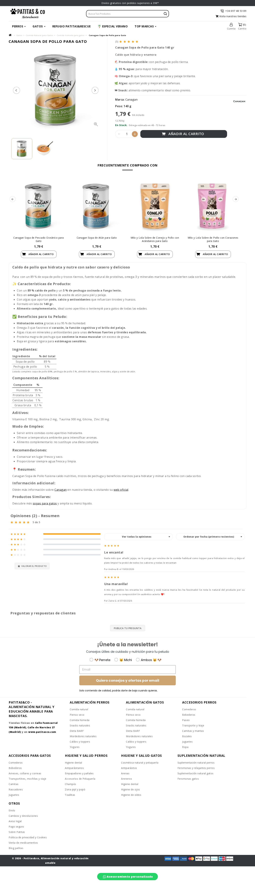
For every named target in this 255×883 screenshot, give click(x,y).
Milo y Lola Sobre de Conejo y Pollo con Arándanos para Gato (155, 239)
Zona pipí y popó (75, 789)
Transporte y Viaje (193, 725)
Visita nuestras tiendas (232, 16)
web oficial (121, 490)
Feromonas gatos (188, 778)
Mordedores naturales (83, 736)
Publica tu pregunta (127, 628)
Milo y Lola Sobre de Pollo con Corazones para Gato (213, 239)
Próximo (95, 90)
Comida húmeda (80, 720)
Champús (70, 784)
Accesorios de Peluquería (80, 778)
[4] (133, 41)
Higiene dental (73, 762)
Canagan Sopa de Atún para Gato (97, 237)
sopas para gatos (45, 503)
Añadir (41, 254)
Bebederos (188, 714)
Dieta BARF (77, 730)
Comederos (189, 709)
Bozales (187, 736)
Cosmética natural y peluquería (139, 762)
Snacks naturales (80, 725)
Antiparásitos (129, 768)
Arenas (125, 773)
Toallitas (70, 794)
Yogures (75, 747)
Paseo (186, 720)
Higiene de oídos (131, 794)
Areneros (126, 778)
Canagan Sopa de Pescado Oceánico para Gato (38, 239)
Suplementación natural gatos (195, 773)
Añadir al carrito (186, 133)
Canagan (131, 99)
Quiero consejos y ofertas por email (127, 680)
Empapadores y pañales (79, 773)
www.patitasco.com (42, 732)
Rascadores (16, 789)
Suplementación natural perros (196, 762)
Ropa (185, 747)
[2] (125, 41)
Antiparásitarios (74, 768)
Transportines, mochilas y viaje (27, 778)
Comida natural (79, 709)
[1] (120, 41)
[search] (165, 13)
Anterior (16, 90)
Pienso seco (77, 714)
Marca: (120, 99)
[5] (137, 41)
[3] (129, 41)
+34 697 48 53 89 (235, 10)
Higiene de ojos (130, 789)
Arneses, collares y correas (25, 773)
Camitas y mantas (193, 730)
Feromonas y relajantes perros (196, 768)
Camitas (14, 784)
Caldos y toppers (80, 741)
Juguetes (187, 741)
